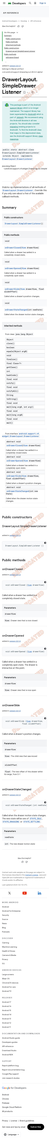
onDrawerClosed (13, 247)
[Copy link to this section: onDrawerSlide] (22, 705)
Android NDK (7, 1054)
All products (7, 1111)
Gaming (5, 943)
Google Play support (10, 1074)
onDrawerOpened (13, 268)
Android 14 (6, 1014)
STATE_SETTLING (32, 821)
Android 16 (6, 1006)
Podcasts (6, 932)
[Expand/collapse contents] (17, 32)
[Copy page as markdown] (32, 92)
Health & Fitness (8, 951)
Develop (24, 21)
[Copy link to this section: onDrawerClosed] (25, 569)
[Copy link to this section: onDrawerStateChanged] (33, 789)
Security (5, 915)
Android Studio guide (11, 1038)
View (24, 247)
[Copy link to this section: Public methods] (28, 560)
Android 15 (6, 1010)
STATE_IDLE (35, 818)
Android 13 (6, 1019)
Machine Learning (9, 947)
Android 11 (6, 1027)
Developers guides (9, 1042)
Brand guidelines (27, 1121)
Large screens (8, 974)
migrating (14, 127)
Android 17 (6, 1002)
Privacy (5, 959)
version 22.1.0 (15, 66)
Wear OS (6, 978)
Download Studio (9, 1050)
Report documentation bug (13, 1070)
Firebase (5, 1103)
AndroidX (32, 114)
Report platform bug (10, 1065)
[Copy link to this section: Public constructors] (34, 517)
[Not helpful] (22, 26)
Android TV (6, 991)
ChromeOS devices (10, 983)
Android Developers (9, 21)
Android (5, 907)
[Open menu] (4, 3)
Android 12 (6, 1023)
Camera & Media (9, 955)
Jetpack (20, 117)
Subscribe (35, 1127)
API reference (11, 13)
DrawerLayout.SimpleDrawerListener (23, 223)
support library (16, 108)
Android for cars (9, 987)
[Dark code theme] (45, 542)
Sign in (43, 3)
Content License (31, 875)
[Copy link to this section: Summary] (19, 207)
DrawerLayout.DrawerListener (17, 159)
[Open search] (30, 3)
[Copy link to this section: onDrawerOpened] (26, 635)
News (4, 923)
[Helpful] (19, 26)
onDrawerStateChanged (16, 309)
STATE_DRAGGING (11, 821)
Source (5, 919)
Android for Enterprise (11, 911)
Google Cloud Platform (12, 1107)
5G (3, 963)
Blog (4, 927)
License (14, 1121)
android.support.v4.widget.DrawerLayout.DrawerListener (21, 434)
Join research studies (10, 1078)
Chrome (5, 1099)
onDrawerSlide (12, 289)
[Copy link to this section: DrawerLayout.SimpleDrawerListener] (4, 530)
